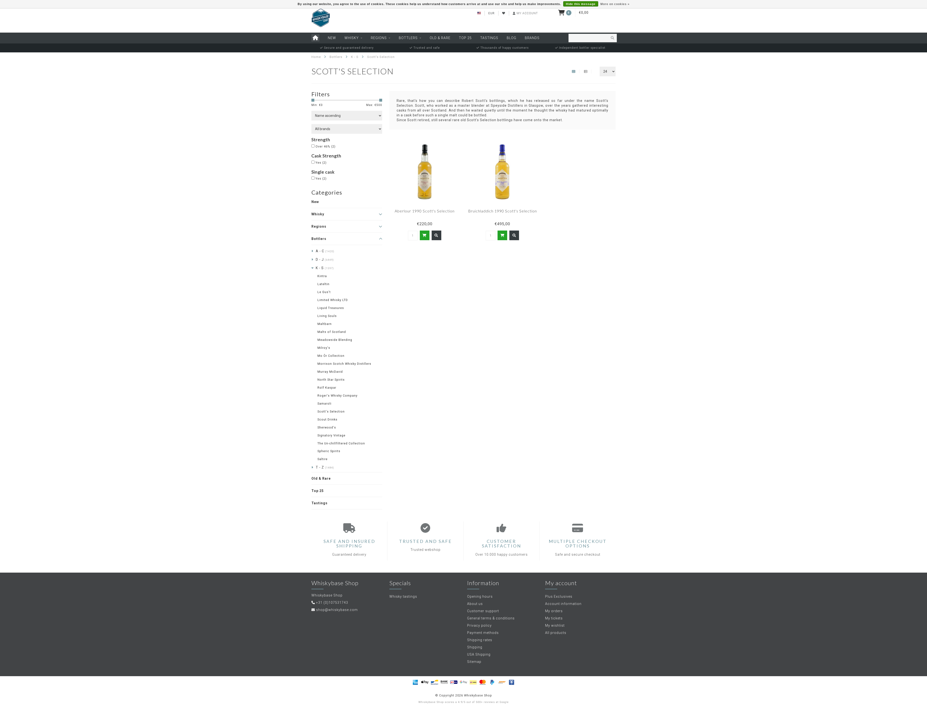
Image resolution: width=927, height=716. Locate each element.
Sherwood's (326, 427)
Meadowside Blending (334, 340)
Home (316, 57)
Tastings (489, 38)
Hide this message (581, 4)
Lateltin (323, 284)
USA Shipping (479, 654)
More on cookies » (615, 4)
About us (475, 604)
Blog (511, 38)
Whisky (351, 38)
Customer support (483, 611)
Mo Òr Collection (330, 356)
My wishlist (555, 625)
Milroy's (323, 348)
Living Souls (327, 316)
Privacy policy (479, 625)
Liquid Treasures (330, 308)
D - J (325, 259)
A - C (325, 251)
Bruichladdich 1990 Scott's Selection (502, 211)
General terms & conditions (491, 618)
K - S (325, 268)
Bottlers (408, 38)
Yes (321, 162)
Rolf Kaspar (326, 387)
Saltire (322, 459)
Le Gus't (324, 292)
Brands (532, 38)
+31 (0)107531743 (332, 602)
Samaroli (324, 403)
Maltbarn (324, 324)
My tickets (554, 618)
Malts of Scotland (331, 332)
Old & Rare (440, 38)
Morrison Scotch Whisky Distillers (344, 363)
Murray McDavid (330, 371)
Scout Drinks (327, 419)
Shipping (474, 647)
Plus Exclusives (558, 596)
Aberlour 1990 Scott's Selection (425, 211)
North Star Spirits (331, 379)
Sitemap (474, 662)
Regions (379, 38)
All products (555, 633)
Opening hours (480, 596)
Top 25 (465, 38)
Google (504, 702)
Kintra (322, 276)
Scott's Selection (331, 411)
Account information (563, 604)
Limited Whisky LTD (332, 300)
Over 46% (326, 146)
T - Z (325, 467)
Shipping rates (479, 640)
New (332, 38)
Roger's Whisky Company (337, 395)
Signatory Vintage (331, 435)
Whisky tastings (403, 596)
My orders (554, 611)
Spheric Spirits (328, 451)
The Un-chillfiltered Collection (341, 443)
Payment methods (483, 633)
